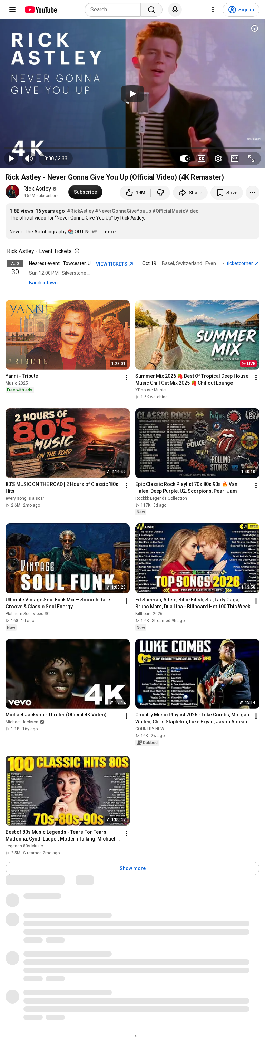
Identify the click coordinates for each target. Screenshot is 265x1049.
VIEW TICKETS (112, 264)
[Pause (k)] (11, 158)
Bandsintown (43, 282)
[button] (55, 158)
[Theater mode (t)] (234, 158)
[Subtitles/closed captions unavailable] (201, 158)
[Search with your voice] (175, 10)
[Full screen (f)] (251, 158)
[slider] (132, 148)
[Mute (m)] (29, 158)
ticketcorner (240, 263)
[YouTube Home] (40, 9)
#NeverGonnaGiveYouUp (123, 211)
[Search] (151, 10)
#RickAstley (80, 211)
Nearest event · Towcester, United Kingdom (75, 263)
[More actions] (252, 193)
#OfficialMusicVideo (175, 211)
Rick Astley (37, 188)
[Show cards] (254, 28)
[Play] (132, 93)
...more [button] (107, 231)
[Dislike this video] (160, 193)
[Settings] (213, 10)
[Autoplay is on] (185, 158)
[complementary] (75, 251)
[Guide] (12, 10)
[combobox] (114, 10)
